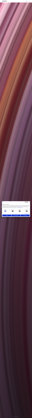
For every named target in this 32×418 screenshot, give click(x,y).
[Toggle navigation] (29, 1)
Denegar (7, 215)
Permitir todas (25, 215)
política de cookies (20, 207)
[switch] (12, 211)
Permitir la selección (16, 215)
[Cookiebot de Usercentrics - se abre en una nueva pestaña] (25, 202)
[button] (27, 1)
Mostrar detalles (26, 213)
